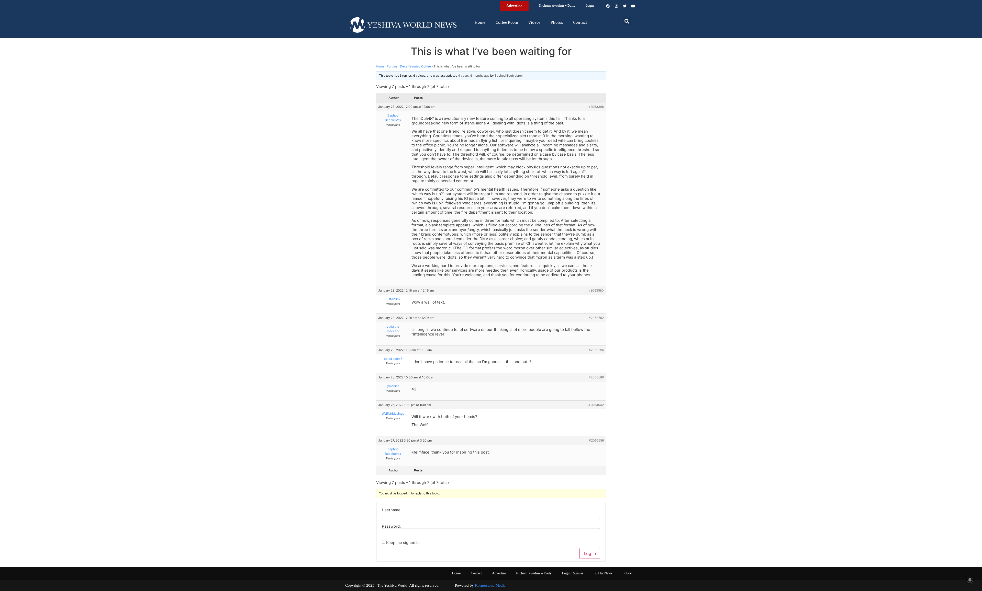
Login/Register (572, 573)
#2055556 (596, 440)
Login (590, 5)
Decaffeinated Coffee (415, 66)
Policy (627, 573)
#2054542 (596, 405)
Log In (590, 553)
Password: (391, 526)
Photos (557, 23)
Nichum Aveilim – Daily (557, 5)
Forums (392, 66)
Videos (534, 23)
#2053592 (596, 318)
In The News (603, 573)
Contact (580, 23)
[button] (627, 21)
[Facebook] (607, 6)
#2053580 (596, 290)
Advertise (499, 573)
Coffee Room (507, 23)
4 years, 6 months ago (473, 75)
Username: (391, 510)
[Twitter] (624, 6)
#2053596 (596, 350)
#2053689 (596, 377)
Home (480, 23)
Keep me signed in (403, 542)
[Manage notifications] (970, 580)
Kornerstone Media (490, 585)
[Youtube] (633, 6)
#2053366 (596, 107)
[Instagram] (616, 6)
